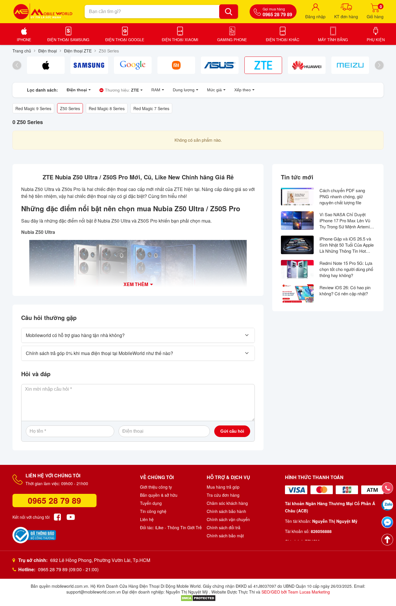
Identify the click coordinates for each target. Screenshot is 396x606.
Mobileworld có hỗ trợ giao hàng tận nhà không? (75, 335)
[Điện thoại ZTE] (263, 65)
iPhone (24, 39)
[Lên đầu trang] (387, 539)
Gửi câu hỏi (232, 431)
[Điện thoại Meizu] (350, 65)
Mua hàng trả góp (223, 487)
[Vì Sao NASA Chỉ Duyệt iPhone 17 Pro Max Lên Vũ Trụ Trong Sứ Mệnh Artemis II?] (297, 220)
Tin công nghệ (153, 511)
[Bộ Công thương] (34, 535)
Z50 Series (70, 108)
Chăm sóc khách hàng (227, 503)
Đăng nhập (315, 16)
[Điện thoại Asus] (220, 65)
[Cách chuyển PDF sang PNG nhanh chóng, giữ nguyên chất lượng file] (297, 196)
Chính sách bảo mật (225, 535)
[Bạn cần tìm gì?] (228, 11)
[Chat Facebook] (387, 522)
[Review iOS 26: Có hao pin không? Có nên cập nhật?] (297, 293)
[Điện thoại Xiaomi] (176, 65)
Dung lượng (184, 90)
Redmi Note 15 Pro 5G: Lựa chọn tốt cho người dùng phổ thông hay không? (346, 269)
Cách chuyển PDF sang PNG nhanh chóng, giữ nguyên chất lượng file (342, 196)
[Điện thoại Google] (133, 65)
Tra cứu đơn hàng (223, 495)
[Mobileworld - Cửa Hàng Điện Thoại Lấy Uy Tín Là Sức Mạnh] (42, 11)
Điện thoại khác (282, 39)
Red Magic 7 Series (151, 108)
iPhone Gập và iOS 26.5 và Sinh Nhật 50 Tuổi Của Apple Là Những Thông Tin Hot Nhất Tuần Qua (346, 245)
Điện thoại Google (124, 39)
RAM (155, 90)
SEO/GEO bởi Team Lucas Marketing (295, 592)
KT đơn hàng (346, 16)
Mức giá (214, 90)
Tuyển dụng (151, 503)
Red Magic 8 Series (107, 108)
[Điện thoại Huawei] (307, 65)
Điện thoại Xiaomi (180, 39)
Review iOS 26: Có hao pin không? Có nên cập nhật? (344, 290)
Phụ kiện (376, 39)
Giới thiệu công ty (156, 487)
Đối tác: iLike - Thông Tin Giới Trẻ (171, 527)
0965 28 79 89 (54, 500)
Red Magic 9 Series (33, 108)
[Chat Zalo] (387, 505)
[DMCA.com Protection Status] (198, 597)
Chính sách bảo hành (226, 511)
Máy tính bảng (333, 39)
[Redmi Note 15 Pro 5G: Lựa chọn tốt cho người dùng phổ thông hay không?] (297, 269)
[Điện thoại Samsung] (89, 65)
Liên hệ (147, 519)
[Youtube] (71, 517)
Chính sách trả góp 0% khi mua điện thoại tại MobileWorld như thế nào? (99, 353)
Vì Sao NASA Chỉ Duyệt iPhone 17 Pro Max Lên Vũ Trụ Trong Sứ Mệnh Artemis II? (345, 220)
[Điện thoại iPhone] (46, 65)
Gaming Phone (232, 39)
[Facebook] (57, 517)
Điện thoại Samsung (68, 39)
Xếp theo (242, 90)
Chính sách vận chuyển (228, 519)
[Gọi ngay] (387, 488)
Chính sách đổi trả (223, 527)
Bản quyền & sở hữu (158, 495)
